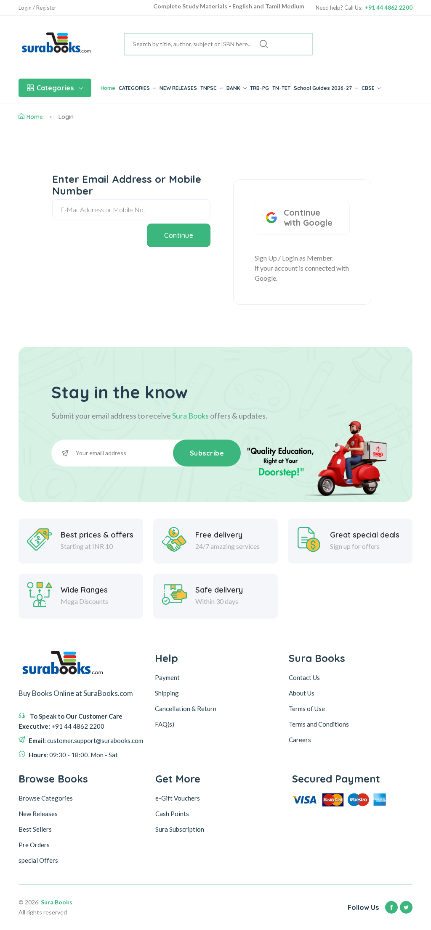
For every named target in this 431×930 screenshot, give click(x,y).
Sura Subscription (179, 829)
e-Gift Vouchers (177, 798)
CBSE (369, 88)
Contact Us (304, 677)
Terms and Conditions (319, 724)
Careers (300, 739)
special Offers (38, 860)
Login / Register (37, 8)
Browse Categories (46, 798)
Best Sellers (35, 829)
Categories (55, 88)
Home (108, 88)
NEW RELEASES (178, 88)
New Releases (38, 813)
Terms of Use (307, 708)
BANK (234, 88)
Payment (167, 677)
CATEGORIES (135, 88)
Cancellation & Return (185, 708)
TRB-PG (259, 88)
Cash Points (172, 813)
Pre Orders (34, 844)
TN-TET (281, 88)
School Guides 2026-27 (323, 88)
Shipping (167, 693)
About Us (301, 693)
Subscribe (207, 453)
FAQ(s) (164, 724)
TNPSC (209, 88)
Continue (178, 235)
